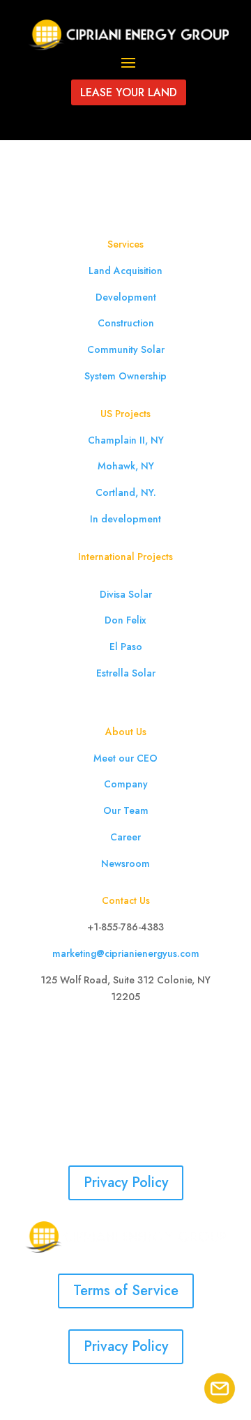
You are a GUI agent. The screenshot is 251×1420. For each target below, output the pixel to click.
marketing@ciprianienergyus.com (125, 953)
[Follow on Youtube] (167, 1037)
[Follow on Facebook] (84, 1037)
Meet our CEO (125, 758)
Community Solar (126, 349)
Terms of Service (125, 1291)
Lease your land (128, 92)
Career (125, 837)
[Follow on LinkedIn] (139, 1037)
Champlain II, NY (126, 440)
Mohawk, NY (126, 466)
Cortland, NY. (126, 492)
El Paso (125, 647)
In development (125, 519)
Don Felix (125, 620)
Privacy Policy (126, 1182)
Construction (126, 323)
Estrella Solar (125, 673)
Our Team (126, 810)
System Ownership (125, 376)
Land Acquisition (125, 271)
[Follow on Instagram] (111, 1037)
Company (126, 784)
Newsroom (125, 863)
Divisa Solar (126, 594)
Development (126, 297)
